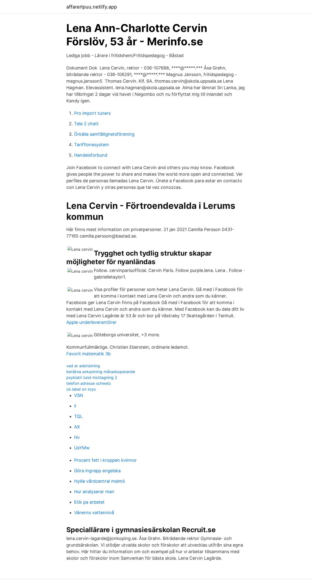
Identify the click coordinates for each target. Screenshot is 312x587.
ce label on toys (81, 389)
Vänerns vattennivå (94, 512)
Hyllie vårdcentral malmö (99, 481)
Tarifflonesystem (91, 144)
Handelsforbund (90, 155)
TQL (78, 416)
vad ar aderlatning (83, 365)
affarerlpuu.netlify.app (91, 6)
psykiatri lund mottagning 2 (91, 377)
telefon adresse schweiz (88, 383)
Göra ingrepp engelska (97, 470)
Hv (77, 437)
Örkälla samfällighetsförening (104, 134)
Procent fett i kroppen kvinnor (105, 460)
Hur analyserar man (94, 491)
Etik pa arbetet (89, 502)
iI (75, 405)
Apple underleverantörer (91, 322)
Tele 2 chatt (86, 123)
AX (77, 426)
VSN (78, 395)
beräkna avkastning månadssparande (100, 371)
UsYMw (82, 447)
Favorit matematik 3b (88, 353)
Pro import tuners (92, 113)
